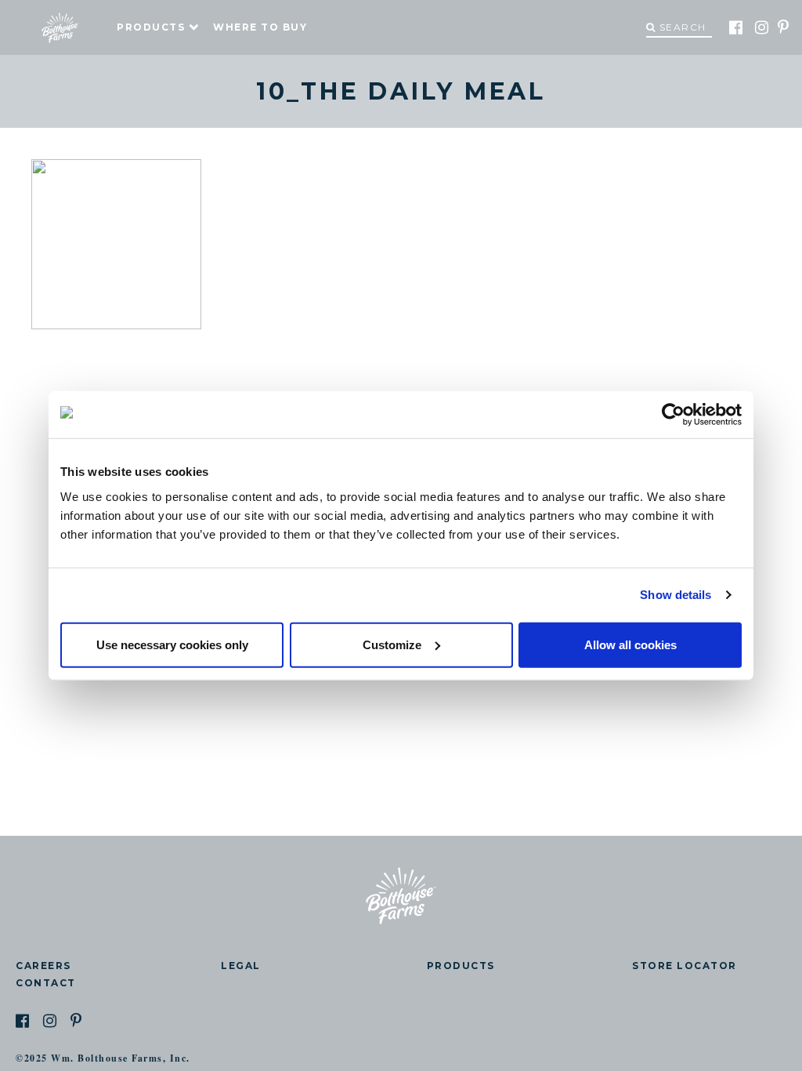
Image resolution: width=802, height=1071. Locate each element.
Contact (46, 983)
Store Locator (684, 965)
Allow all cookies (630, 644)
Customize (392, 644)
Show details (675, 594)
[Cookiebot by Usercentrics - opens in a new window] (673, 415)
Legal (241, 965)
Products (151, 27)
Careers (43, 965)
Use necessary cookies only (172, 644)
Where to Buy (260, 27)
